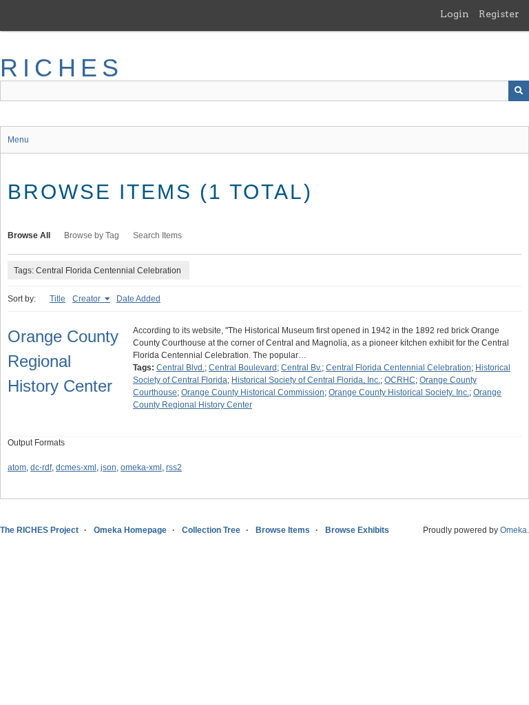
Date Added (138, 299)
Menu (18, 140)
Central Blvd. (180, 367)
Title (57, 299)
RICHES (61, 68)
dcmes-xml (76, 467)
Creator (87, 299)
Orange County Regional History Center (63, 361)
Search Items (157, 235)
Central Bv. (301, 367)
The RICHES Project (39, 530)
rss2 (174, 467)
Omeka (513, 530)
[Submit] (518, 91)
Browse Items (283, 530)
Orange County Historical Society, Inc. (399, 392)
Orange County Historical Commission (252, 392)
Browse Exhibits (357, 530)
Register (499, 13)
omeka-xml (141, 467)
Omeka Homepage (130, 530)
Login (454, 13)
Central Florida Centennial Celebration (398, 367)
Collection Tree (211, 530)
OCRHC (399, 380)
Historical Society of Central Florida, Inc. (305, 380)
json (108, 467)
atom (17, 467)
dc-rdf (41, 467)
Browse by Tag (91, 235)
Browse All (29, 235)
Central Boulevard (243, 367)
